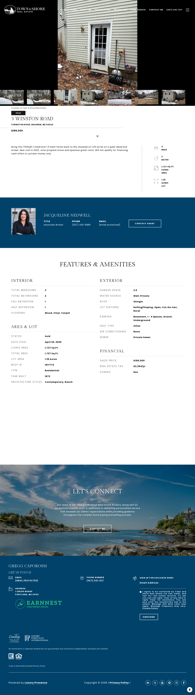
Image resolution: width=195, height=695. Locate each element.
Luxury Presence (36, 682)
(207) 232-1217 (95, 580)
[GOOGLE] (169, 682)
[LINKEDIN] (148, 682)
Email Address (149, 582)
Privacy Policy (150, 608)
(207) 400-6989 (81, 224)
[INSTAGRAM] (176, 682)
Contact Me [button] (97, 528)
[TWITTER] (155, 682)
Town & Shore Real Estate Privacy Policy (27, 666)
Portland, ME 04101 (27, 594)
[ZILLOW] (162, 682)
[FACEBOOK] (183, 682)
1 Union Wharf (24, 591)
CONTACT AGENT (145, 223)
